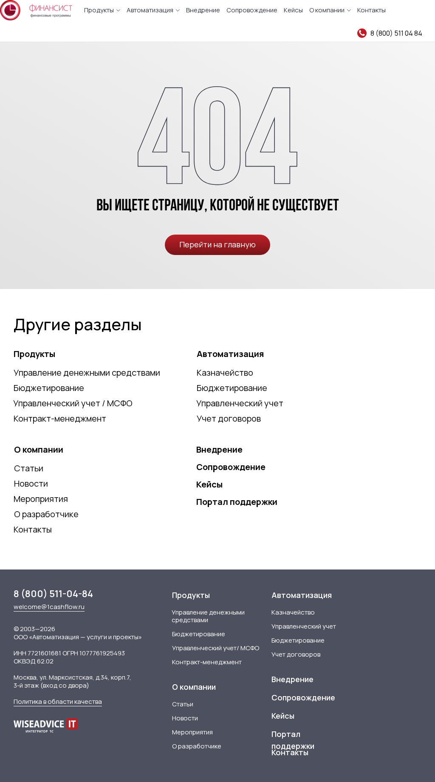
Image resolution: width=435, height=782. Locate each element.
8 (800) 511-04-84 (53, 593)
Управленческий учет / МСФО (73, 403)
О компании (327, 10)
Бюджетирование (49, 388)
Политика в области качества (58, 701)
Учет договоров (229, 418)
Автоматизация (150, 10)
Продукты (99, 10)
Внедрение (203, 10)
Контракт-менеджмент (60, 418)
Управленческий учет (239, 403)
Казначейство (225, 372)
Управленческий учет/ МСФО (215, 647)
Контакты (371, 10)
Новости (31, 483)
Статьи (28, 468)
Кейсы (293, 10)
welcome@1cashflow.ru (49, 606)
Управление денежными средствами (87, 372)
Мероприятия (41, 498)
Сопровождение (251, 10)
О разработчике (46, 514)
